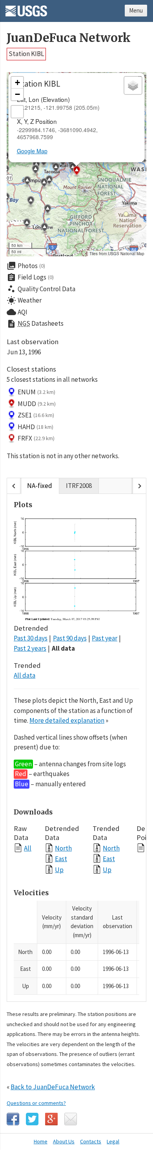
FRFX (36, 438)
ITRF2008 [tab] (79, 485)
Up (59, 869)
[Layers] (133, 85)
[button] (47, 210)
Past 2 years (30, 648)
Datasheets (35, 323)
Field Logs (30, 277)
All (27, 848)
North (63, 848)
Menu (136, 10)
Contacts (90, 1141)
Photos (26, 265)
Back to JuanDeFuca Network (53, 1087)
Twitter (32, 1119)
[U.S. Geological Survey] (26, 8)
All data (63, 648)
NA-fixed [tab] (39, 485)
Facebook (13, 1119)
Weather (24, 300)
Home (40, 1141)
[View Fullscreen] (17, 112)
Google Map (32, 151)
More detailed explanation (66, 720)
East (61, 858)
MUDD (37, 403)
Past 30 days (30, 638)
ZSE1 (36, 415)
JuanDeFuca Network (69, 38)
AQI (17, 312)
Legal (113, 1141)
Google (51, 1119)
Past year (104, 638)
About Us (64, 1141)
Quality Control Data (41, 289)
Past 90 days (70, 638)
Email (70, 1119)
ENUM (36, 392)
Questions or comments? (36, 1102)
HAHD (35, 427)
